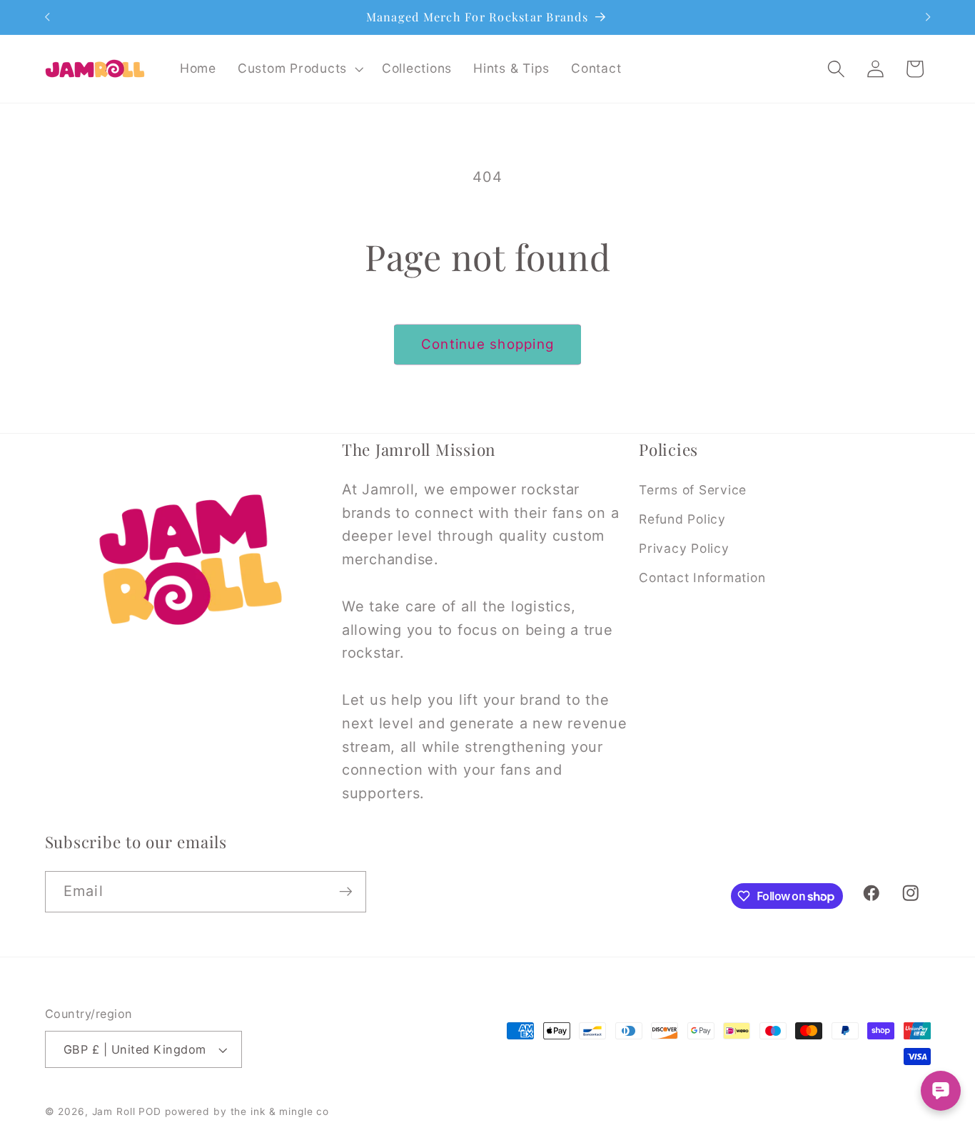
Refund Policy (682, 518)
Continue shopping (487, 344)
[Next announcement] (928, 17)
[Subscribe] (345, 891)
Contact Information (702, 577)
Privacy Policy (684, 548)
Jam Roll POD (127, 1111)
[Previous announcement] (47, 17)
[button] (299, 68)
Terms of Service (693, 489)
